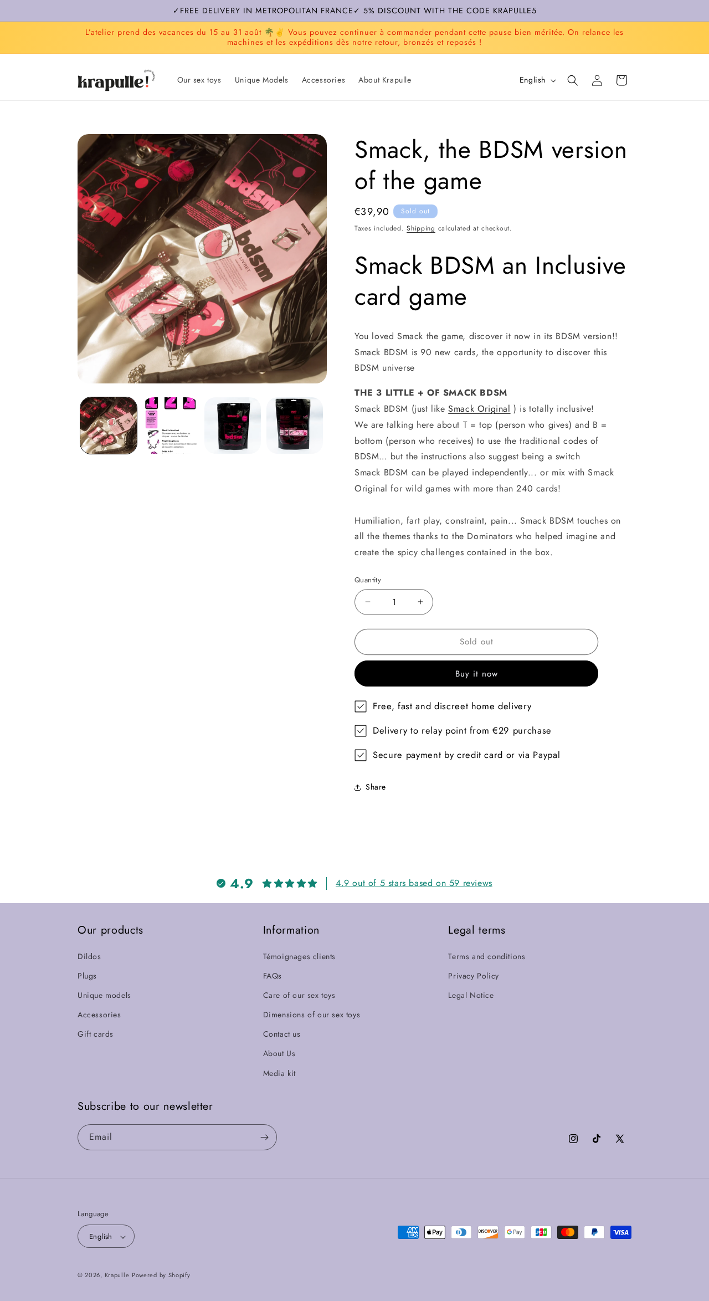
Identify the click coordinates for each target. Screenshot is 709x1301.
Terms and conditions (486, 955)
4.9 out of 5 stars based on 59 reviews (414, 882)
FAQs (272, 975)
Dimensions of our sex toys (312, 1014)
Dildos (89, 955)
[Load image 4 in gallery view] (294, 425)
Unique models (104, 994)
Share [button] (376, 786)
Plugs (87, 975)
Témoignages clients (299, 955)
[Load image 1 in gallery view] (108, 425)
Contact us (282, 1033)
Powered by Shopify (161, 1275)
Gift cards (96, 1033)
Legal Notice (471, 994)
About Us (279, 1053)
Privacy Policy (473, 975)
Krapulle (117, 1275)
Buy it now (476, 674)
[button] (573, 80)
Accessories (99, 1014)
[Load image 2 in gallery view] (170, 425)
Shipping (421, 228)
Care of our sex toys (299, 994)
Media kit (279, 1072)
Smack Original (479, 408)
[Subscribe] (264, 1137)
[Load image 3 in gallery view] (232, 425)
